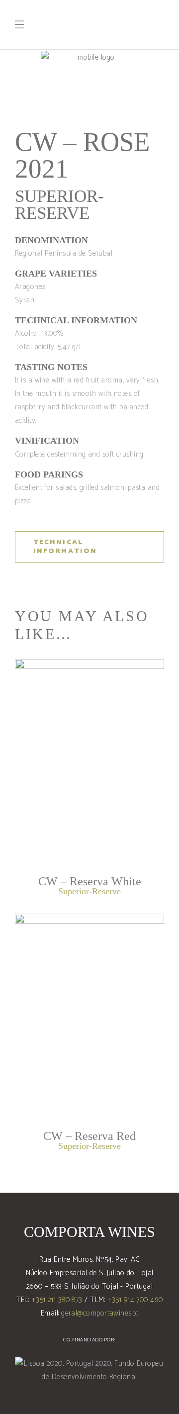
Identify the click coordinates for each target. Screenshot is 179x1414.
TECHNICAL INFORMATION (65, 547)
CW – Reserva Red (89, 1136)
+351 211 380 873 (57, 1300)
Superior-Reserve (59, 205)
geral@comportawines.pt (99, 1313)
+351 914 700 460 (135, 1300)
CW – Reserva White (89, 881)
